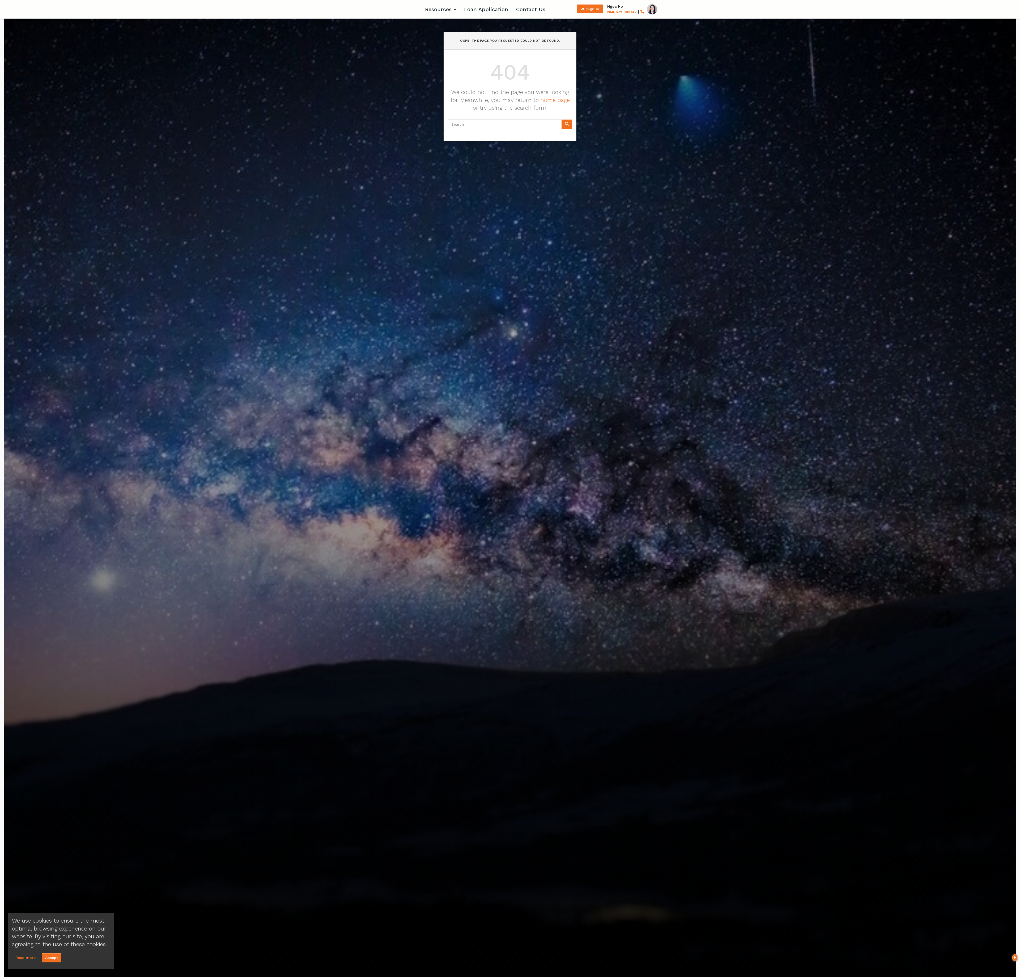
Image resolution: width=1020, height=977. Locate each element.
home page (555, 100)
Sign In (590, 9)
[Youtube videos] (1014, 957)
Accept (51, 957)
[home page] (388, 9)
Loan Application (486, 9)
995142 (622, 12)
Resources (439, 9)
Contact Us (530, 9)
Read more (25, 957)
